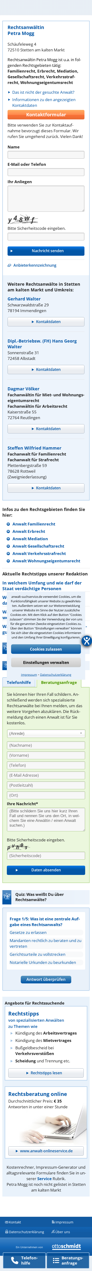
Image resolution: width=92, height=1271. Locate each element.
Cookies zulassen (46, 649)
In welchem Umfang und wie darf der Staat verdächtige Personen (42, 585)
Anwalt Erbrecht (29, 531)
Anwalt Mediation (30, 538)
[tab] (18, 682)
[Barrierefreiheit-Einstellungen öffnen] (87, 641)
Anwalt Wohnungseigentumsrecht (46, 561)
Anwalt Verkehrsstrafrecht (39, 553)
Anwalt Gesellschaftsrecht (38, 546)
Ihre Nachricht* (22, 803)
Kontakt (15, 1222)
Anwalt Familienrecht (34, 524)
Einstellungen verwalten (46, 662)
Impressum (29, 674)
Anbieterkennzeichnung (34, 265)
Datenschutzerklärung (55, 674)
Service (44, 1178)
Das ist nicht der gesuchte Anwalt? (43, 92)
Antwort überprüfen (46, 979)
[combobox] (46, 733)
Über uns (62, 1232)
